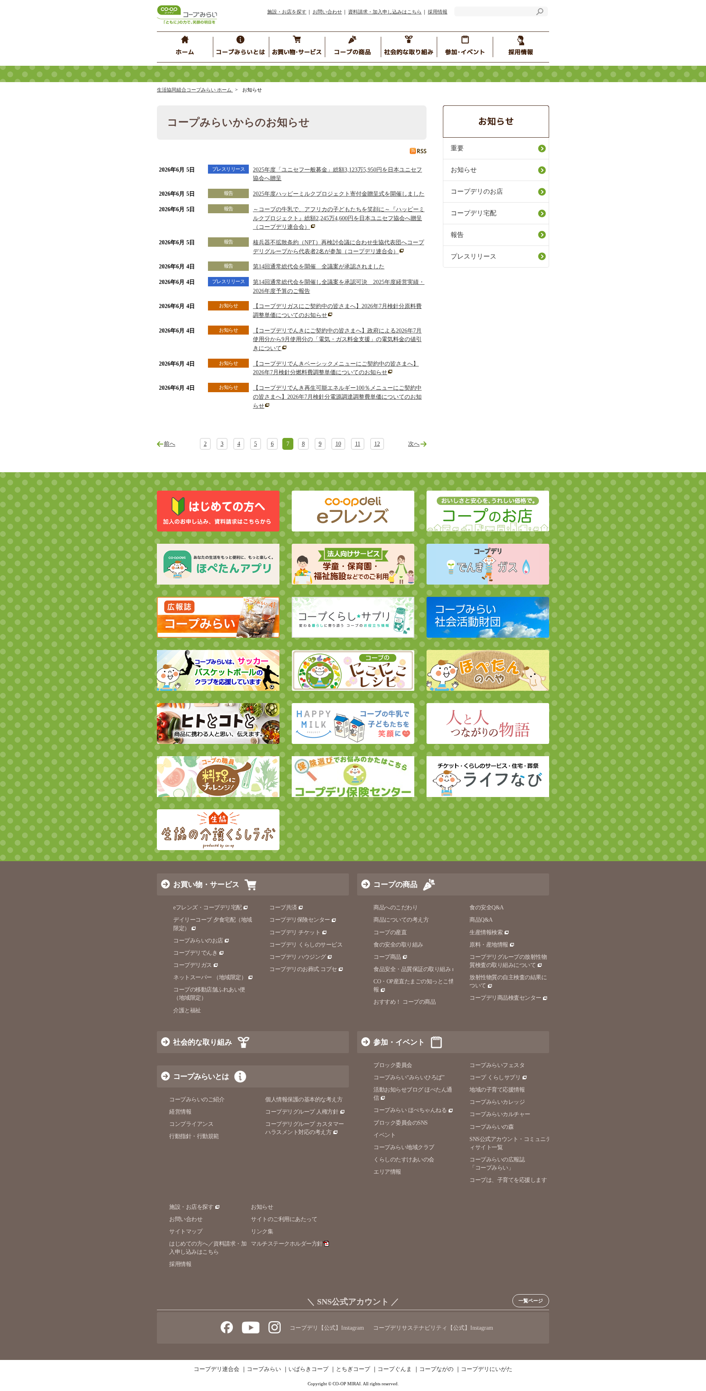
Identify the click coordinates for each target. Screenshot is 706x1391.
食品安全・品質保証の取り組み (412, 969)
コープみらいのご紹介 (196, 1099)
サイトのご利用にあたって (284, 1219)
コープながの (436, 1369)
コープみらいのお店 (198, 941)
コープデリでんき (195, 953)
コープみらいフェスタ (497, 1065)
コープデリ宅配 (473, 213)
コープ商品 (387, 957)
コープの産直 (390, 932)
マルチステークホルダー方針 (287, 1244)
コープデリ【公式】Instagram (327, 1328)
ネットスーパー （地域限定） (209, 977)
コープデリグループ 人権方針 (301, 1112)
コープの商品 (395, 884)
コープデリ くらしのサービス (305, 945)
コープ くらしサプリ (495, 1077)
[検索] (539, 13)
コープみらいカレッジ (497, 1102)
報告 (457, 234)
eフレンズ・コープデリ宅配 (207, 907)
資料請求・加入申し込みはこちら (385, 12)
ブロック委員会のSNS (400, 1123)
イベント (384, 1135)
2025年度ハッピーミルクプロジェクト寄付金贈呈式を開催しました (338, 194)
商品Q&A (481, 920)
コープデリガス (192, 965)
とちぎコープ (353, 1369)
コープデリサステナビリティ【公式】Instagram (433, 1328)
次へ (414, 444)
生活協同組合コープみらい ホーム (195, 90)
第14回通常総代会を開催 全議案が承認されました (318, 266)
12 (377, 444)
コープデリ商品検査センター (505, 998)
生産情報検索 (486, 932)
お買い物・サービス (206, 884)
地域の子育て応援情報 (497, 1090)
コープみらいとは (201, 1076)
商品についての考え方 (401, 920)
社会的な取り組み (202, 1042)
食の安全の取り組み (398, 945)
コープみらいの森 (491, 1127)
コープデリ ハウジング (297, 957)
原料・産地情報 (488, 945)
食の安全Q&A (486, 907)
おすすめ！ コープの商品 (404, 1002)
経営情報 (180, 1112)
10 (338, 444)
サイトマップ (185, 1231)
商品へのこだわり (395, 907)
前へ (169, 444)
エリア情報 (387, 1172)
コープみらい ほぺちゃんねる (410, 1110)
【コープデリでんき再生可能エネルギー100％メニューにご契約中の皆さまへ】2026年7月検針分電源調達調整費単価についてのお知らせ (337, 397)
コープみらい (264, 1369)
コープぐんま (395, 1369)
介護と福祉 (187, 1010)
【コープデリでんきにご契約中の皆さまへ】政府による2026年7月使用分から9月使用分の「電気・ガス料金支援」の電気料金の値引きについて (337, 339)
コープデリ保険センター (299, 920)
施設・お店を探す (286, 12)
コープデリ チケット (294, 932)
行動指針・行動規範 (194, 1136)
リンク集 (262, 1231)
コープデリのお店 (477, 191)
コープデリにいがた (486, 1369)
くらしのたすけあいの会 (403, 1160)
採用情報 (437, 12)
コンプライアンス (191, 1124)
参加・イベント (399, 1042)
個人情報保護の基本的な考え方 (303, 1099)
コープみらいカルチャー (499, 1114)
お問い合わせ (327, 12)
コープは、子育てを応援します (508, 1180)
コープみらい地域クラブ (403, 1147)
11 (357, 444)
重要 (457, 148)
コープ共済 (283, 907)
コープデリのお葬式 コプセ (303, 969)
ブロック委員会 (392, 1065)
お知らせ (464, 169)
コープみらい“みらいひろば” (408, 1077)
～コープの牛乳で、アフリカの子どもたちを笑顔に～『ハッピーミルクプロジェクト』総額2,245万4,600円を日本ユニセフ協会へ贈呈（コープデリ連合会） (338, 218)
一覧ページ (530, 1301)
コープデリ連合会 (216, 1369)
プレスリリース (473, 256)
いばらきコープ (308, 1369)
